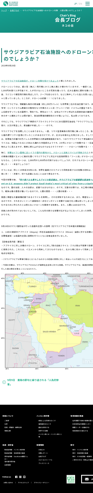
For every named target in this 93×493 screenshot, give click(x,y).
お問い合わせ (8, 482)
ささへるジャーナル (45, 460)
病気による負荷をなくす (47, 420)
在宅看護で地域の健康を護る (82, 420)
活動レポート (43, 453)
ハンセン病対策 (43, 416)
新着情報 (40, 445)
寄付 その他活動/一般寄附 (82, 456)
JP (75, 3)
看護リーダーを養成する (81, 427)
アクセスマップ (23, 482)
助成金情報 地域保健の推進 (14, 453)
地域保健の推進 (76, 416)
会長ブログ (42, 456)
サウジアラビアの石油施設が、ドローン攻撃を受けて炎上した (30, 80)
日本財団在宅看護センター (81, 424)
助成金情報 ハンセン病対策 (14, 450)
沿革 (6, 424)
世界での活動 (43, 431)
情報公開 (7, 431)
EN (80, 3)
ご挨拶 (6, 420)
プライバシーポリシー (41, 482)
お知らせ (42, 450)
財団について (8, 416)
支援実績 (7, 465)
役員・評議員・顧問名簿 (13, 427)
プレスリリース (44, 463)
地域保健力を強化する (80, 431)
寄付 (72, 445)
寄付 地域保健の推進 (80, 453)
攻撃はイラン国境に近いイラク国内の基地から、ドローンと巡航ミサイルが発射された (48, 152)
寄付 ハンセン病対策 (80, 450)
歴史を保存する (44, 427)
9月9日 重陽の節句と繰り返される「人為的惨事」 (33, 382)
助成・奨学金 (8, 445)
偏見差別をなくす (45, 424)
